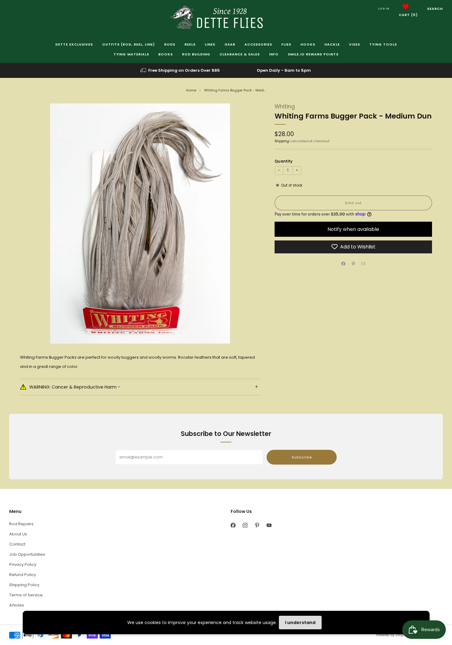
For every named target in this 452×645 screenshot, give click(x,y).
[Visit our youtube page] (269, 525)
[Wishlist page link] (405, 7)
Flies (286, 44)
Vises (354, 44)
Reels (190, 44)
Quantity (283, 161)
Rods (169, 44)
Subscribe (302, 457)
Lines (210, 44)
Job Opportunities (27, 554)
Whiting (285, 106)
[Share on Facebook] (343, 263)
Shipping (282, 141)
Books (165, 54)
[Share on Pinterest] (353, 263)
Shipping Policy (24, 585)
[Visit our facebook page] (233, 525)
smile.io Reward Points (313, 54)
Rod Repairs (21, 524)
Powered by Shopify (391, 635)
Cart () (408, 14)
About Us (18, 534)
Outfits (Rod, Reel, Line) (128, 44)
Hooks (307, 44)
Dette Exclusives (74, 44)
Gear (229, 44)
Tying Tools (383, 44)
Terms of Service (26, 595)
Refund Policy (22, 575)
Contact (17, 544)
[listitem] (180, 70)
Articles (16, 605)
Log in (384, 8)
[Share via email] (363, 263)
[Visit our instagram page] (245, 525)
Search (435, 8)
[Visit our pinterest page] (257, 525)
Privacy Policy (22, 564)
